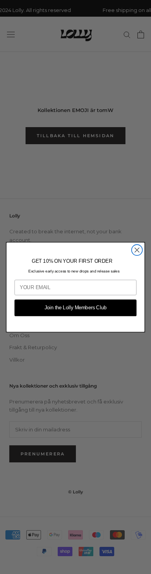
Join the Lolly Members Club (76, 307)
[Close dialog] (137, 250)
